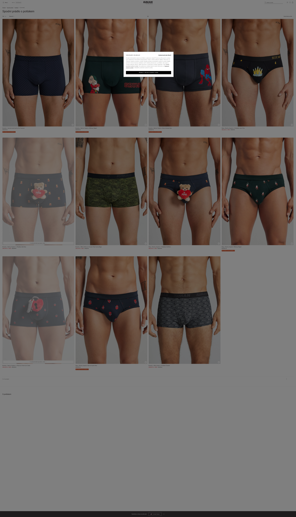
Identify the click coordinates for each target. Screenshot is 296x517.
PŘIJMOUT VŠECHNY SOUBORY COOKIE (148, 72)
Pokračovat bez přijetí (164, 55)
